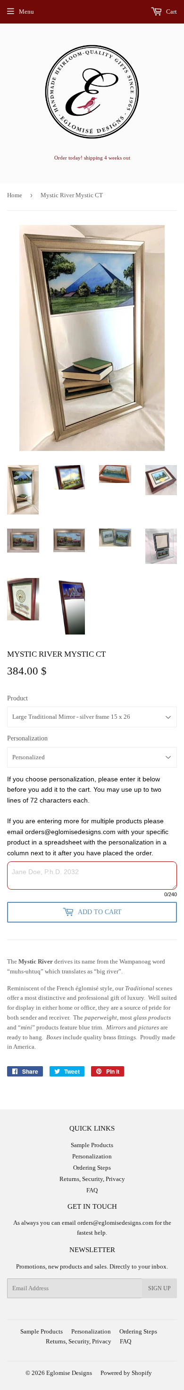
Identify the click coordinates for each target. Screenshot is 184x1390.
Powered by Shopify (126, 1372)
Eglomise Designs (69, 1372)
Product (17, 698)
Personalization (27, 738)
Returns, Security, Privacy (92, 1178)
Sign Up (159, 1288)
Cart (171, 11)
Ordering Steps (92, 1167)
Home (14, 195)
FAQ (92, 1190)
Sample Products (92, 1145)
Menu (26, 11)
